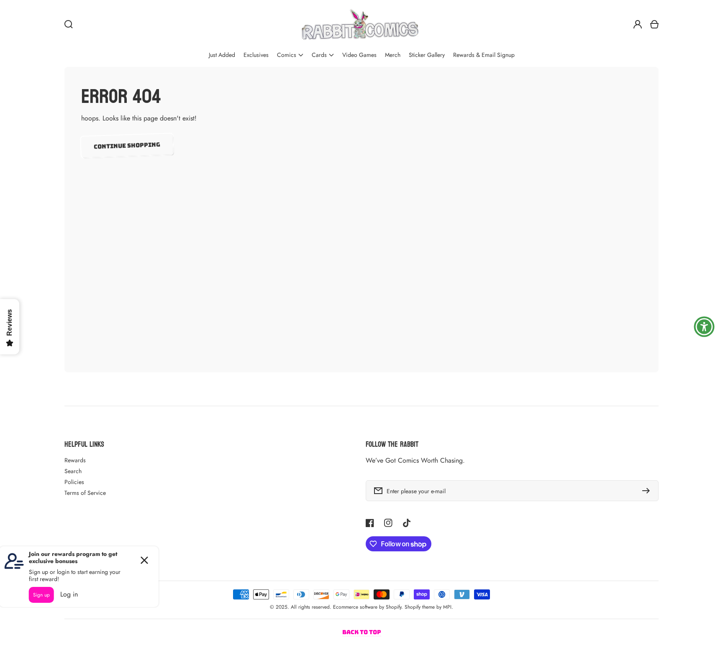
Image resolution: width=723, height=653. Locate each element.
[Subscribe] (648, 490)
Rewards (75, 460)
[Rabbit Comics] (360, 24)
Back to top (361, 632)
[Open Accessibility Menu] (704, 326)
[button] (290, 55)
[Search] (68, 24)
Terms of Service (85, 493)
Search (73, 471)
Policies (74, 482)
